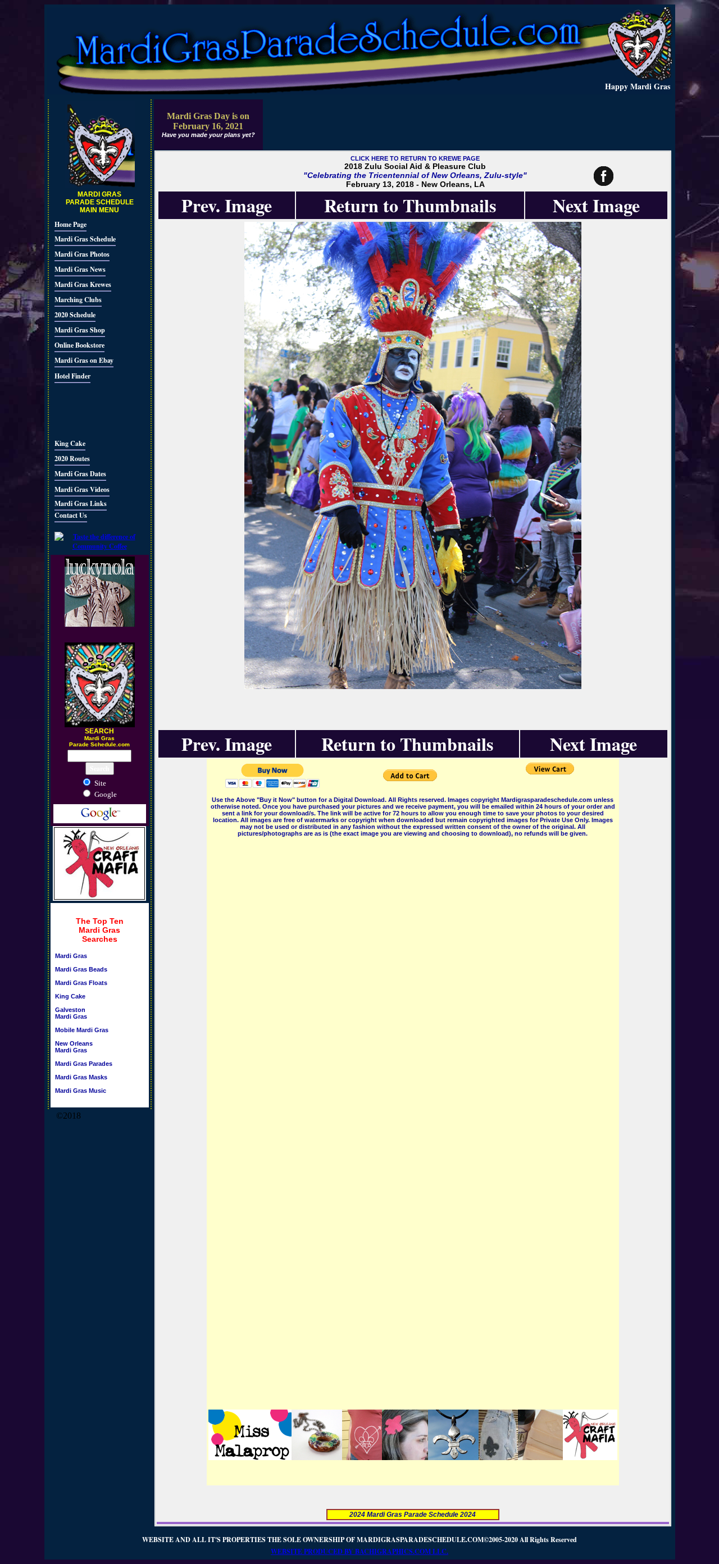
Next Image (596, 205)
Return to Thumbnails (410, 205)
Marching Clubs (78, 299)
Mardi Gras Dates (80, 473)
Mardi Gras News (80, 269)
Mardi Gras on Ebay (83, 360)
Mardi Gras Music (80, 1090)
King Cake (69, 443)
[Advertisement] (88, 409)
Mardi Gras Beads (81, 969)
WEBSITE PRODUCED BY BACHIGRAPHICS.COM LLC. (359, 1551)
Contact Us (70, 515)
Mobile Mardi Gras (81, 1030)
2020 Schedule (74, 315)
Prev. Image (226, 205)
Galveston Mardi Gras (71, 1013)
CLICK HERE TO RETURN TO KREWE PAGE (415, 158)
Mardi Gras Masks (81, 1077)
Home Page (70, 224)
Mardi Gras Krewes (82, 284)
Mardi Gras (71, 955)
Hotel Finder (72, 376)
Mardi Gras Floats (81, 982)
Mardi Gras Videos (82, 489)
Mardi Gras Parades (83, 1063)
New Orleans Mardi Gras (74, 1047)
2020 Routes (72, 458)
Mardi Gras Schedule (85, 239)
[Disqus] (412, 979)
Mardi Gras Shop (79, 330)
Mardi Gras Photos (82, 254)
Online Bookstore (79, 345)
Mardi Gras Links (80, 503)
